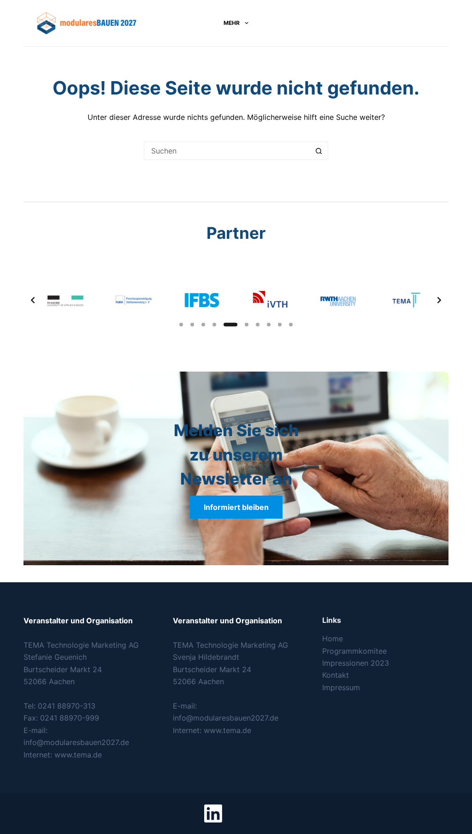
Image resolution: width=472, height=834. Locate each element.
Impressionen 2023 (355, 663)
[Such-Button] (319, 151)
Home (332, 638)
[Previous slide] (33, 300)
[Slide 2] (192, 324)
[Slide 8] (268, 324)
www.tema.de (78, 754)
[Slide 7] (257, 324)
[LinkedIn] (213, 813)
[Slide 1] (181, 324)
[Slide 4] (214, 324)
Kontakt (335, 675)
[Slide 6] (246, 324)
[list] (236, 300)
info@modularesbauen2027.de (76, 742)
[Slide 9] (279, 324)
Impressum (341, 687)
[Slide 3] (203, 324)
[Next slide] (439, 300)
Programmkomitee (354, 651)
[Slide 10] (290, 324)
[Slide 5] (230, 324)
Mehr (232, 22)
